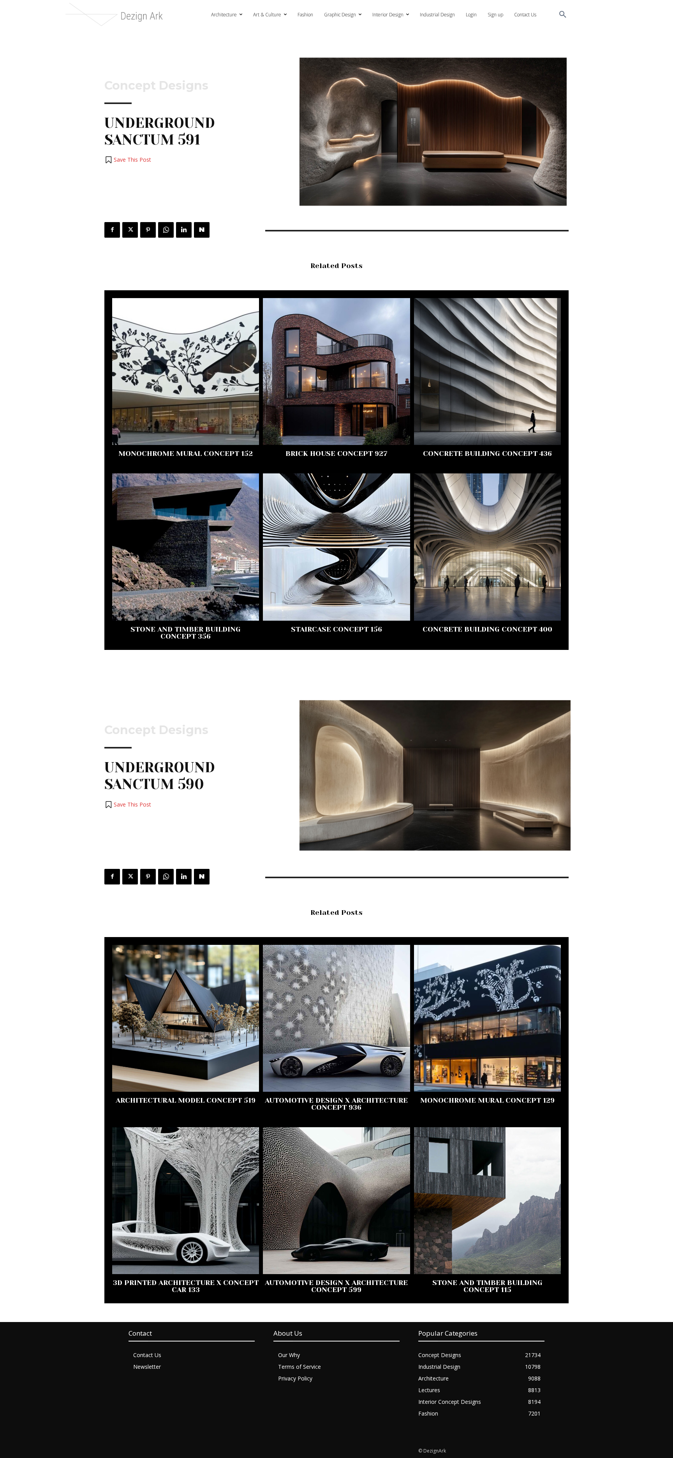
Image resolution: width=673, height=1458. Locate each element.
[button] (562, 14)
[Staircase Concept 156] (336, 546)
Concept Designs (156, 86)
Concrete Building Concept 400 (487, 629)
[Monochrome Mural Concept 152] (185, 371)
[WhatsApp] (166, 230)
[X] (130, 230)
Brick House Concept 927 (336, 453)
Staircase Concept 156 (336, 629)
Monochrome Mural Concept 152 (185, 453)
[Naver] (202, 230)
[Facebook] (112, 230)
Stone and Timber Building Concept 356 (185, 632)
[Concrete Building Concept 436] (487, 371)
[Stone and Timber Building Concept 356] (185, 546)
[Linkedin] (184, 230)
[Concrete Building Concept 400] (487, 546)
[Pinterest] (148, 230)
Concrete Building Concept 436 (487, 453)
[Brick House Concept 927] (336, 371)
